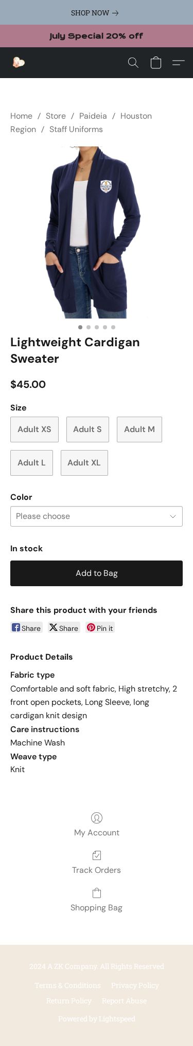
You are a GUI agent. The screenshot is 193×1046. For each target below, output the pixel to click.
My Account (96, 832)
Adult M (139, 429)
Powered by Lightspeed (96, 1018)
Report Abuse (124, 1000)
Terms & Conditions (67, 985)
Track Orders (96, 870)
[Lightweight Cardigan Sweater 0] (96, 232)
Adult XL (84, 462)
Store (56, 115)
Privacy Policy (135, 985)
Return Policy (69, 1000)
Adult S (87, 429)
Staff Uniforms (76, 129)
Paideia (93, 115)
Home (21, 115)
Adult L (31, 462)
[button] (18, 62)
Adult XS (34, 429)
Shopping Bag (96, 907)
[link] (96, 13)
